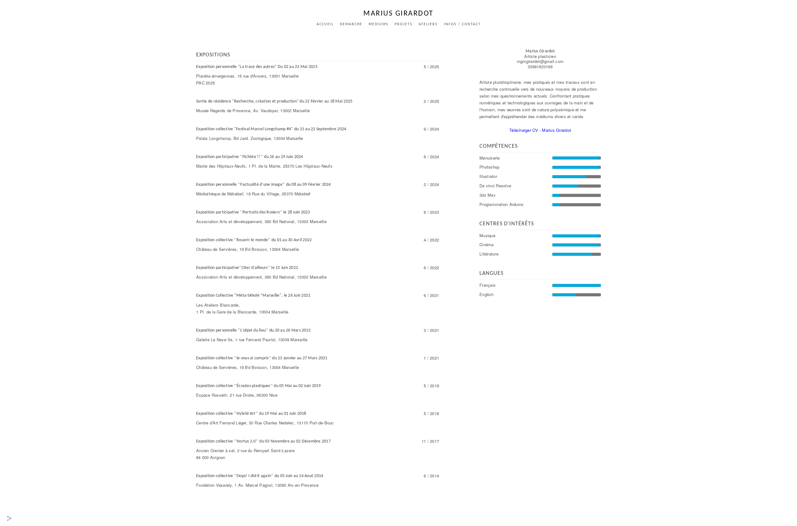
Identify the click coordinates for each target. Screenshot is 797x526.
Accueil (325, 24)
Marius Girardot (398, 13)
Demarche (351, 24)
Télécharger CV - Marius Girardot (540, 130)
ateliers (428, 24)
